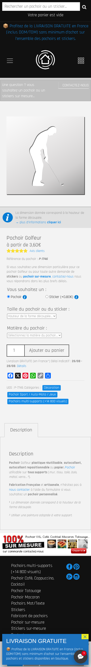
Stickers (18, 610)
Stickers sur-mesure (28, 628)
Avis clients (37, 251)
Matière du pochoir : (27, 328)
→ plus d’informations (38, 222)
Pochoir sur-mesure (27, 622)
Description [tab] (21, 430)
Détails (21, 366)
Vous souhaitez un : (26, 290)
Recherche (84, 6)
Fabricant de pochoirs (29, 616)
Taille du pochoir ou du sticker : (38, 309)
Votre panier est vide (45, 15)
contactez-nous (63, 276)
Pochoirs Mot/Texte (28, 603)
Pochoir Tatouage (26, 591)
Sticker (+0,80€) (61, 296)
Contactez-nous (76, 85)
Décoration (51, 387)
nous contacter (19, 490)
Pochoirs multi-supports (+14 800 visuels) (38, 401)
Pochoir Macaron (25, 597)
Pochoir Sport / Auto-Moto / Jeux (32, 394)
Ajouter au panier (46, 350)
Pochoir (17, 296)
